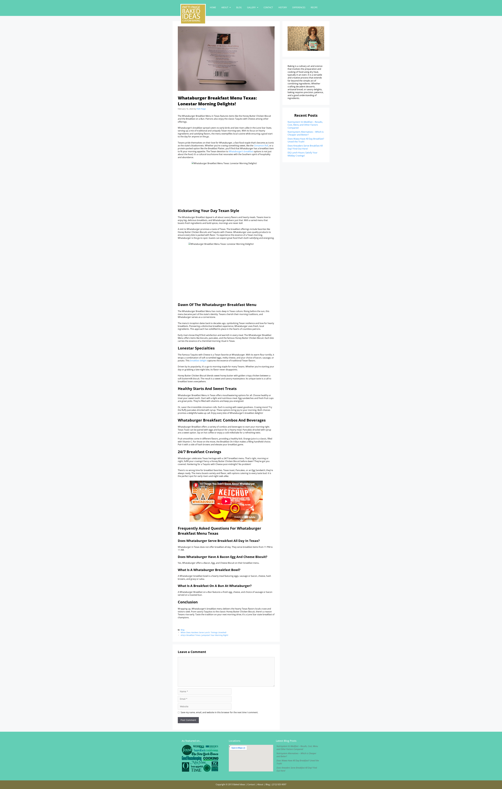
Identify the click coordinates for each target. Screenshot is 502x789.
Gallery (251, 7)
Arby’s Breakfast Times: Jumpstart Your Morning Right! (204, 635)
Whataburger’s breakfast (241, 151)
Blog (239, 7)
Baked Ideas (239, 784)
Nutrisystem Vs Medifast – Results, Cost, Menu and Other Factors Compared (305, 124)
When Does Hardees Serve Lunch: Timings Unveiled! (203, 632)
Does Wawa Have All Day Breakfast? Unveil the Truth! (306, 140)
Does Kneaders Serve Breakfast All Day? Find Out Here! (305, 147)
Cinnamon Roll (261, 145)
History (282, 7)
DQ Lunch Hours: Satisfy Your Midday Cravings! (302, 154)
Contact (268, 7)
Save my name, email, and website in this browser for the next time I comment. (219, 712)
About (224, 7)
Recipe (314, 7)
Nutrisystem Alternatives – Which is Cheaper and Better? (306, 133)
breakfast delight (198, 360)
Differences (298, 7)
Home (213, 7)
